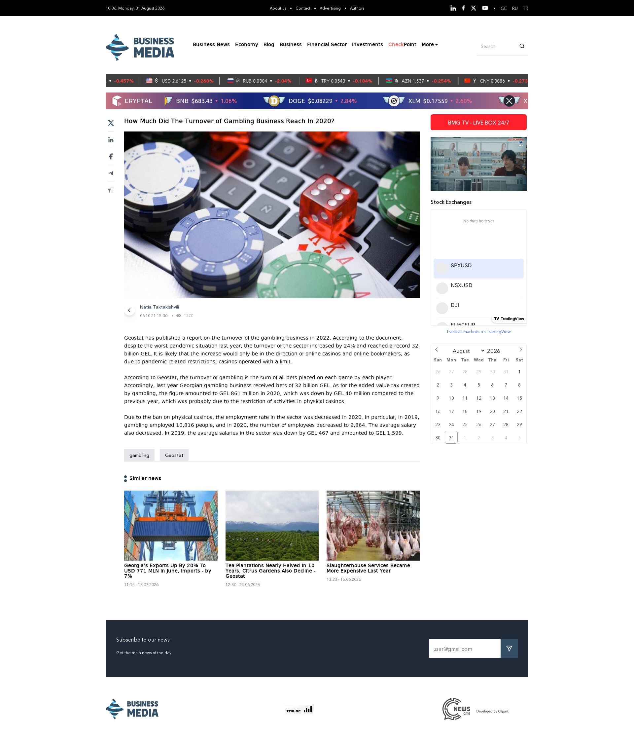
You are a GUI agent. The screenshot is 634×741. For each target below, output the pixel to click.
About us (278, 8)
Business (291, 45)
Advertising (330, 8)
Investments (367, 45)
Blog (269, 45)
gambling (139, 455)
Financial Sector (327, 45)
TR (525, 8)
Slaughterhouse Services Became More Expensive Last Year (368, 568)
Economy (246, 45)
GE (504, 8)
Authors (357, 8)
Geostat (174, 455)
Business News (211, 45)
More (428, 45)
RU (515, 8)
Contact (303, 8)
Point (402, 45)
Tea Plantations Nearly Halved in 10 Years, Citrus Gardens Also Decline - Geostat (270, 571)
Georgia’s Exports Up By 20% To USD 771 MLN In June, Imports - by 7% (167, 571)
